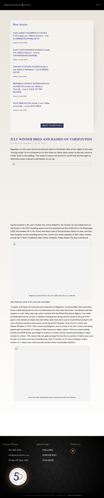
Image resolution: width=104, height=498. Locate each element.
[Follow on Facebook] (73, 451)
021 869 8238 (15, 450)
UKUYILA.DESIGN (75, 495)
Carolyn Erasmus (22, 143)
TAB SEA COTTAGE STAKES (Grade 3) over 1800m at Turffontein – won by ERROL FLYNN (31, 69)
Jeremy (15, 42)
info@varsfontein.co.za (19, 455)
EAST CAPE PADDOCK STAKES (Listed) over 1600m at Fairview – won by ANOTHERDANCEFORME (31, 52)
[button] (98, 5)
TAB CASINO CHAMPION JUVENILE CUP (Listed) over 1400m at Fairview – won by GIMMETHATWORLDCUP (30, 36)
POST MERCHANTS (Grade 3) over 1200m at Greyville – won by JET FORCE (31, 104)
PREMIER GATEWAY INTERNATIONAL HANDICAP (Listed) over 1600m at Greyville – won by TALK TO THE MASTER (31, 87)
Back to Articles (52, 125)
